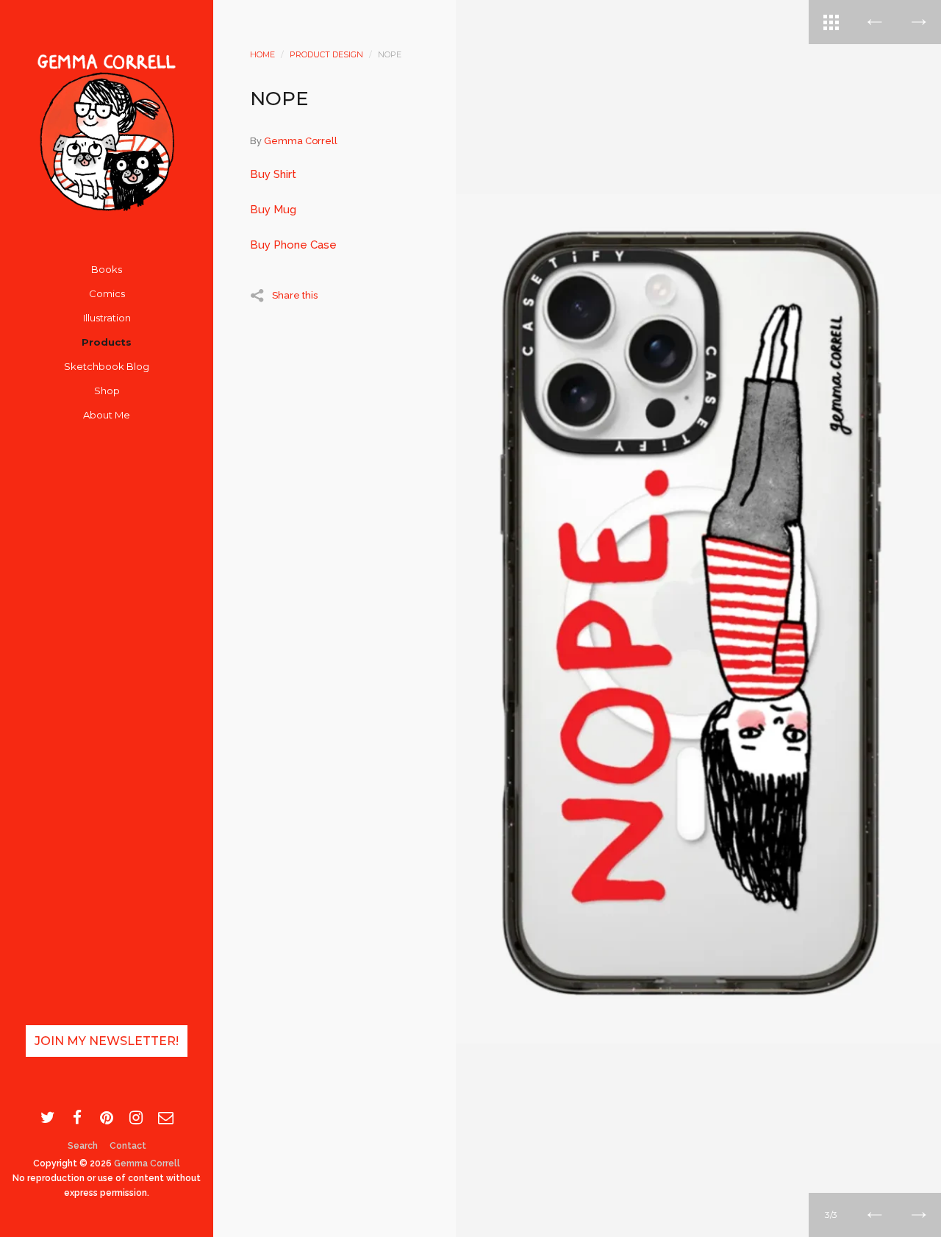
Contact (128, 1146)
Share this (295, 295)
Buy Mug (273, 209)
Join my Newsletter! (107, 1041)
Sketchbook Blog (106, 366)
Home (262, 54)
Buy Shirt (273, 174)
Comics (107, 293)
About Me (106, 415)
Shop (107, 390)
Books (106, 269)
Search (83, 1146)
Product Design (326, 54)
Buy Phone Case (293, 245)
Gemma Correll (147, 1163)
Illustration (107, 318)
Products (107, 342)
